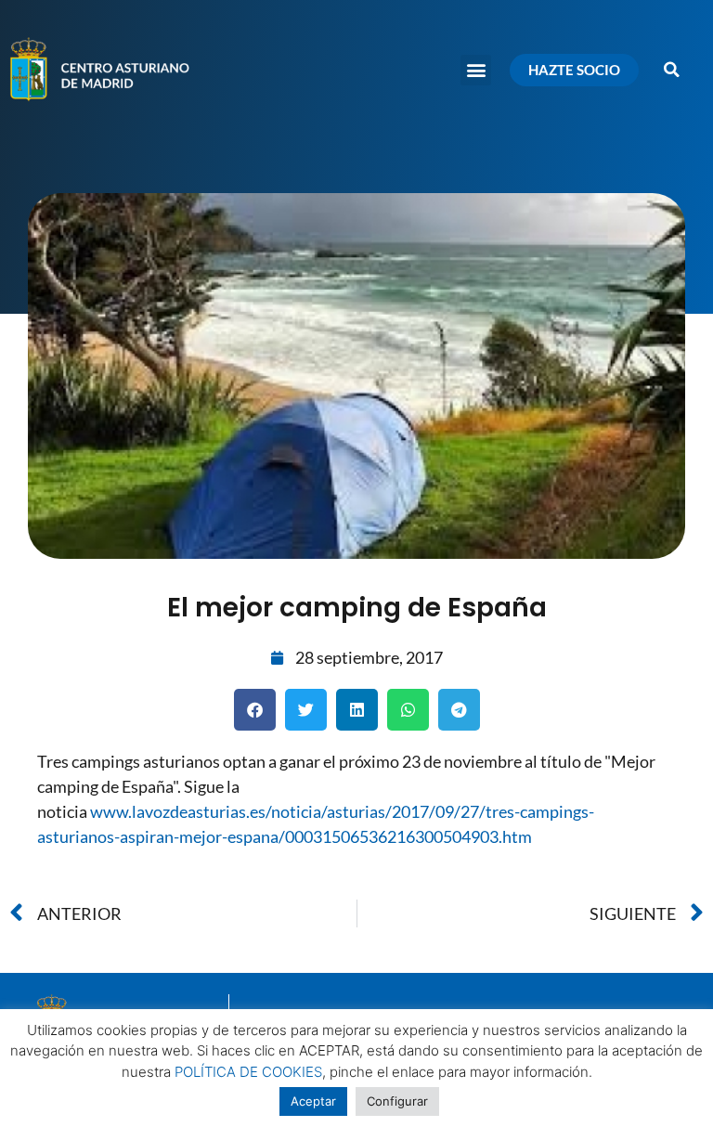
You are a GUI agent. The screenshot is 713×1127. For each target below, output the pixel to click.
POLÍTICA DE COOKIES (248, 1072)
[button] (475, 70)
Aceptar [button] (313, 1101)
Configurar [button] (397, 1101)
